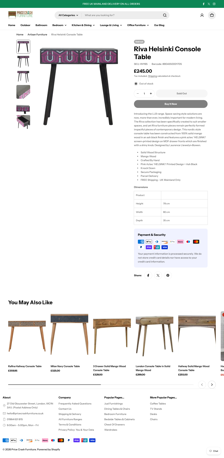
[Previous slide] (202, 385)
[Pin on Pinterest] (168, 275)
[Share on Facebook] (148, 275)
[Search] (165, 15)
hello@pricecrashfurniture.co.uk (25, 413)
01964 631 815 (15, 419)
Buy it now (171, 103)
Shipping (152, 76)
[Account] (202, 15)
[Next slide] (212, 385)
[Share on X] (158, 275)
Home (19, 34)
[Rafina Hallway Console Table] (27, 336)
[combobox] (112, 15)
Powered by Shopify (48, 449)
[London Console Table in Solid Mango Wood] (154, 336)
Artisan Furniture (37, 34)
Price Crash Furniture (23, 449)
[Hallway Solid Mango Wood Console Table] (197, 336)
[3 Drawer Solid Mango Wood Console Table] (112, 336)
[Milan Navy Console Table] (69, 336)
